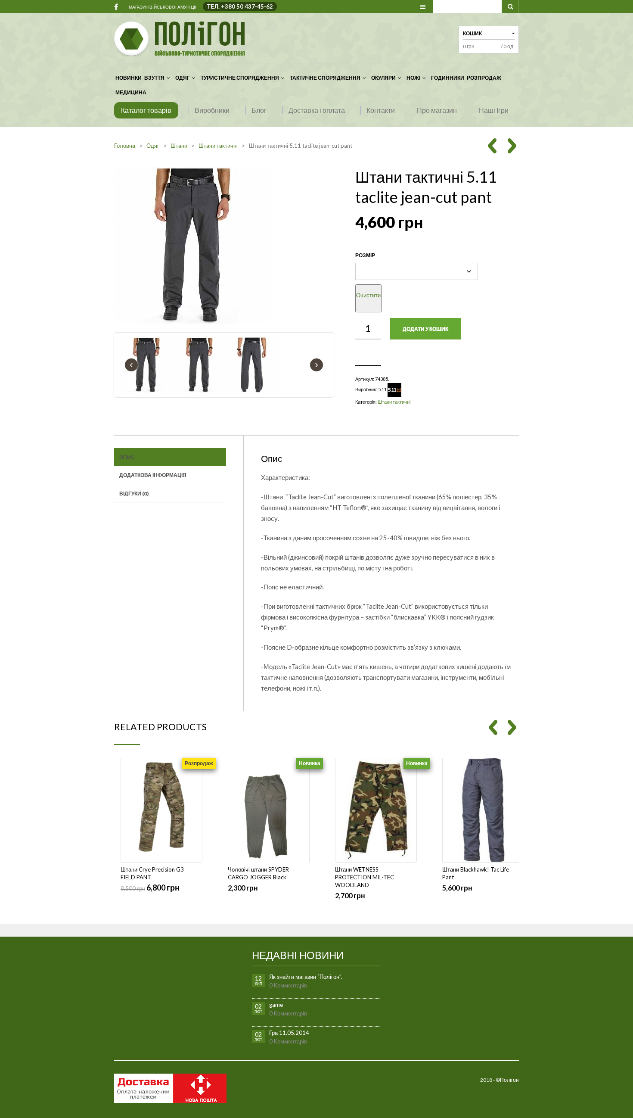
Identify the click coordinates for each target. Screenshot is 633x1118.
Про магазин (437, 110)
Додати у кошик (425, 329)
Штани (179, 145)
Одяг (182, 78)
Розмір (365, 255)
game (276, 1004)
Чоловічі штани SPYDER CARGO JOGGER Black (258, 873)
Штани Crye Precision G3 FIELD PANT (152, 873)
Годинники (447, 78)
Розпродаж (484, 78)
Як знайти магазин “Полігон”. (305, 976)
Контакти (380, 110)
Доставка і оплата (317, 110)
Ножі (413, 78)
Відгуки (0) (134, 493)
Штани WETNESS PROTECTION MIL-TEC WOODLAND (364, 877)
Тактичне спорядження (325, 78)
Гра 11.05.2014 (289, 1032)
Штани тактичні (218, 145)
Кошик (472, 33)
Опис (127, 457)
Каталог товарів (146, 110)
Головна (124, 145)
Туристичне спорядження (240, 78)
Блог (259, 110)
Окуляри (383, 78)
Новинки (128, 78)
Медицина (130, 92)
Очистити (368, 295)
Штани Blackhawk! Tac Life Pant (475, 873)
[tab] (170, 457)
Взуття (154, 78)
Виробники (212, 110)
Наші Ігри (494, 110)
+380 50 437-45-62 (247, 6)
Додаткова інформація (152, 475)
